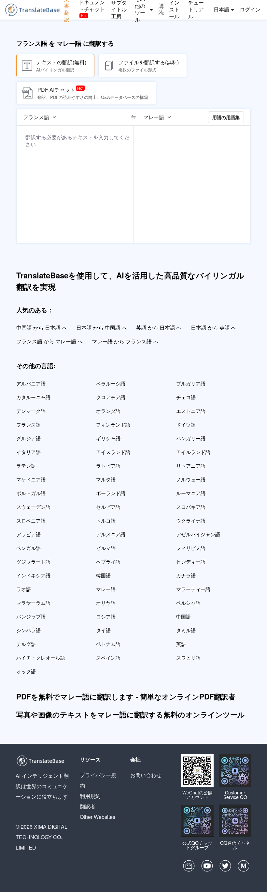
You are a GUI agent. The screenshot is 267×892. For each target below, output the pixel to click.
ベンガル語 (28, 547)
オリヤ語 (106, 602)
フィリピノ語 (190, 547)
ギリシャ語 (108, 438)
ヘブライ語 (108, 561)
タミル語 (186, 630)
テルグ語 (26, 643)
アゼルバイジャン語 (198, 534)
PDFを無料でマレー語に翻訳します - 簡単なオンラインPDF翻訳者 (125, 696)
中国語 (183, 616)
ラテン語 (26, 465)
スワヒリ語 (188, 657)
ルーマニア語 (190, 493)
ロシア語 (106, 616)
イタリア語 (28, 451)
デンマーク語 (31, 410)
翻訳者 (87, 806)
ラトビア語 (108, 465)
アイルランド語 (193, 451)
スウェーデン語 (33, 506)
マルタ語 (106, 479)
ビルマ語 (106, 547)
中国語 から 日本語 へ (41, 327)
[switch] (133, 117)
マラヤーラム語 (33, 602)
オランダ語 (108, 410)
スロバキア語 (190, 506)
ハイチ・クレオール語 (40, 657)
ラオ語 (23, 589)
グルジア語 (28, 438)
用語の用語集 (226, 117)
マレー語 (106, 589)
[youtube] (207, 867)
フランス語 (28, 424)
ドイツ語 (186, 424)
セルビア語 (108, 506)
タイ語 (103, 630)
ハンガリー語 (190, 438)
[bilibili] (189, 867)
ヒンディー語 (190, 561)
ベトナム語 (108, 643)
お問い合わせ (146, 775)
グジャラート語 (33, 561)
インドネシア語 (33, 575)
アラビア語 (28, 534)
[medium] (243, 867)
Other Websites (97, 817)
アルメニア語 (110, 534)
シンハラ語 (28, 630)
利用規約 (90, 796)
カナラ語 (186, 575)
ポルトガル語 (31, 493)
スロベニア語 (31, 520)
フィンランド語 (113, 424)
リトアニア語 (190, 465)
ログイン (250, 9)
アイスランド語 (113, 451)
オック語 (26, 671)
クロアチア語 (110, 397)
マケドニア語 (31, 479)
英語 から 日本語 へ (159, 327)
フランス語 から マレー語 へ (49, 341)
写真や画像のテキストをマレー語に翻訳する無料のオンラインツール (130, 714)
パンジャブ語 (31, 616)
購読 (161, 9)
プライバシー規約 (98, 780)
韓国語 (103, 575)
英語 (181, 643)
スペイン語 (108, 657)
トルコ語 (106, 520)
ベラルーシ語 (110, 383)
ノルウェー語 (190, 479)
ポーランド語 (110, 493)
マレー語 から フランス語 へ (125, 341)
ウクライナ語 (190, 520)
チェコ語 (186, 397)
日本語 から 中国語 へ (101, 327)
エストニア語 (190, 410)
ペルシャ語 (188, 602)
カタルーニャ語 (33, 397)
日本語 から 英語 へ (213, 327)
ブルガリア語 (190, 383)
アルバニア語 (31, 383)
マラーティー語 (193, 589)
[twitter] (225, 867)
